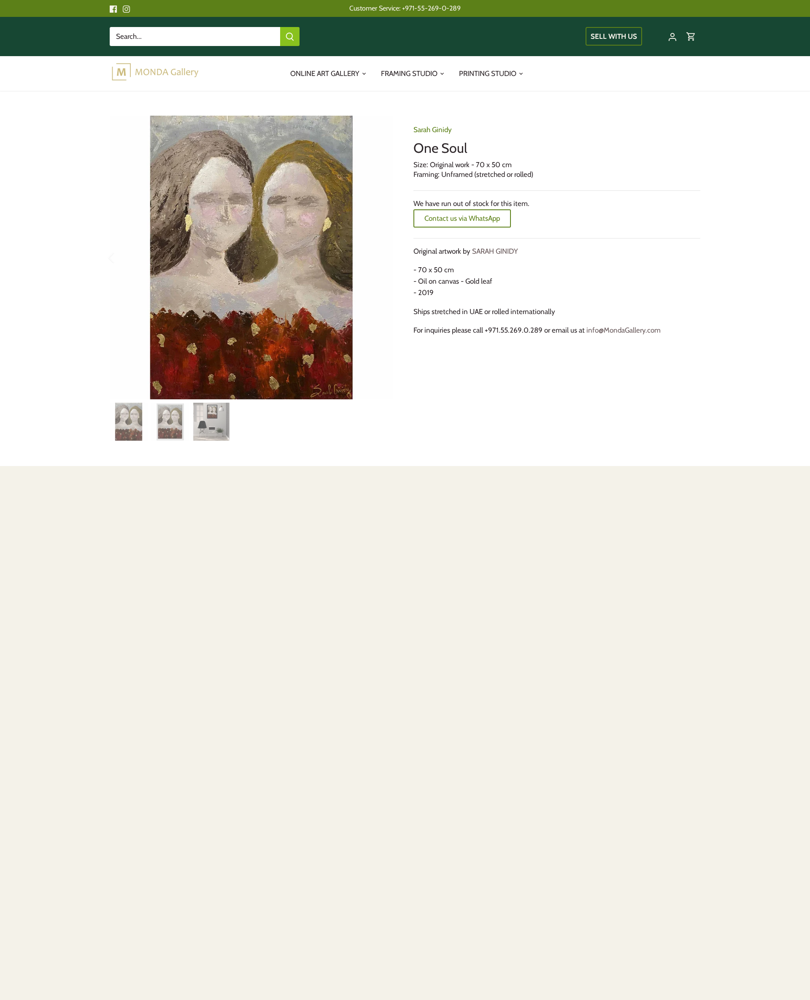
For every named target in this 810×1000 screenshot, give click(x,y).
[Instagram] (126, 8)
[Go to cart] (691, 36)
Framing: (426, 174)
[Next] (380, 257)
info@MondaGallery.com (623, 330)
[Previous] (122, 257)
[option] (251, 257)
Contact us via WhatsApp (462, 218)
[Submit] (290, 36)
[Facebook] (113, 8)
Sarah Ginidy (432, 129)
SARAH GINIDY (495, 251)
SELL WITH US (614, 36)
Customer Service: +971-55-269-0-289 (405, 8)
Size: (420, 164)
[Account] (672, 36)
